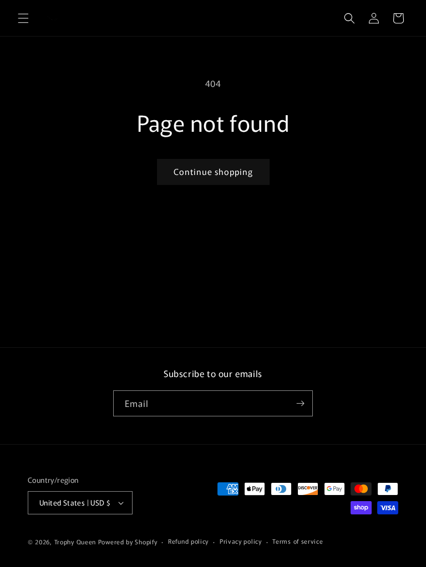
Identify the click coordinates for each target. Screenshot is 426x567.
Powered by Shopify (128, 541)
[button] (23, 18)
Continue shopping (213, 171)
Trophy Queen (75, 541)
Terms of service (297, 541)
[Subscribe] (300, 403)
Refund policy (188, 541)
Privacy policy (241, 541)
